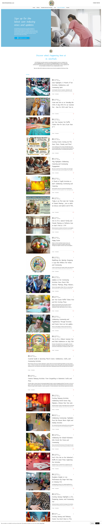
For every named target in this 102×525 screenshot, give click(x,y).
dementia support (55, 63)
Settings (92, 523)
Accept (97, 523)
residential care (40, 63)
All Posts (27, 74)
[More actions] (73, 80)
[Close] (100, 523)
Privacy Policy (42, 523)
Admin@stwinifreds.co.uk (8, 3)
